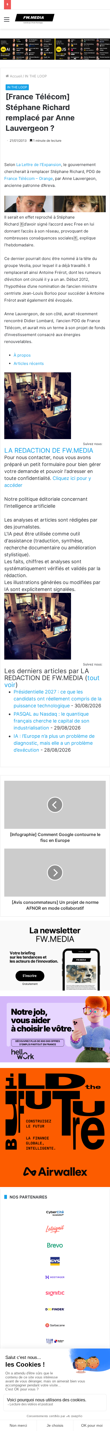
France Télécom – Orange (28, 178)
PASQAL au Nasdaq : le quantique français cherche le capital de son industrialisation (51, 721)
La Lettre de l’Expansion (38, 164)
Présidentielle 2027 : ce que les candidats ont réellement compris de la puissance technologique (57, 698)
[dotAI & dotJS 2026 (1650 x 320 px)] (55, 49)
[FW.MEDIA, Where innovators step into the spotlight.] (34, 19)
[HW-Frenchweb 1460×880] (55, 1061)
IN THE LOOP (36, 76)
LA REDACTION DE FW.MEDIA (48, 450)
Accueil (15, 76)
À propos (22, 355)
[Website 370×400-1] (55, 1186)
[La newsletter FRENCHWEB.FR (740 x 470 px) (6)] (55, 989)
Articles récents (29, 363)
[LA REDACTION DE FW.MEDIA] (37, 437)
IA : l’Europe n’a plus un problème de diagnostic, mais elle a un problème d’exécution (54, 743)
